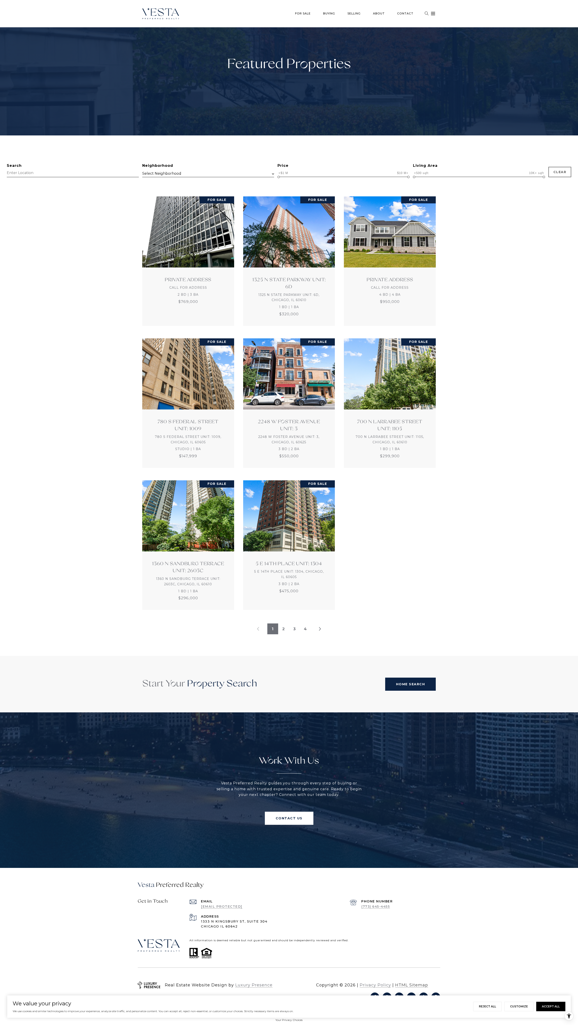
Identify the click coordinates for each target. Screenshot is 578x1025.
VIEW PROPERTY (188, 261)
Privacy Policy (375, 985)
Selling (354, 13)
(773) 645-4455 (375, 906)
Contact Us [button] (289, 818)
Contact (405, 13)
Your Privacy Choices (289, 1020)
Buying (329, 13)
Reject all (487, 1006)
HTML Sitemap (411, 985)
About (379, 13)
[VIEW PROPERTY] (188, 257)
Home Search (410, 684)
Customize (519, 1006)
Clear (559, 172)
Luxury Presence (254, 985)
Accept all (551, 1006)
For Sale (303, 13)
